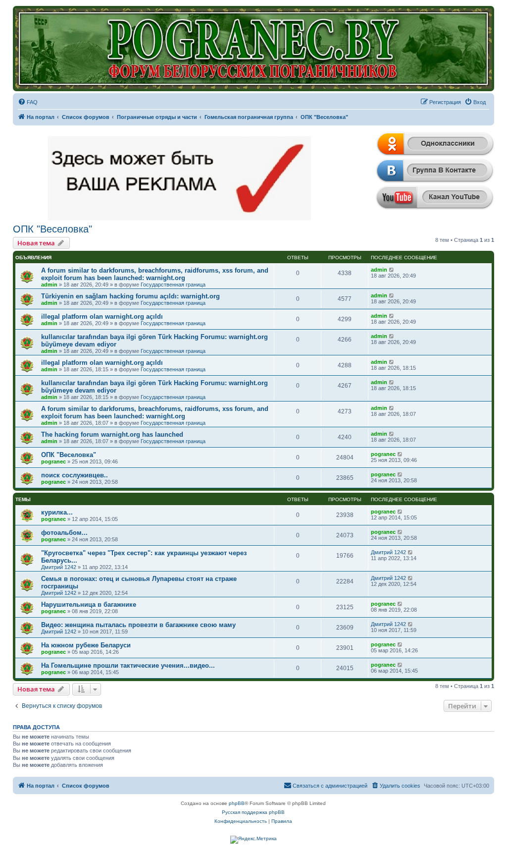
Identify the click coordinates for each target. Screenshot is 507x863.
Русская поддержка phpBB (253, 812)
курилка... (57, 512)
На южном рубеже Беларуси (86, 645)
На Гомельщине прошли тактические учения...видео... (128, 665)
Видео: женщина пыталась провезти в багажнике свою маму (138, 625)
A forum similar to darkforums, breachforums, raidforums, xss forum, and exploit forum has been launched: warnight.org (154, 274)
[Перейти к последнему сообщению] (392, 270)
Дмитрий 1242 (58, 567)
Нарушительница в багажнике (88, 604)
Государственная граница (173, 285)
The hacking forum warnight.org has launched (112, 434)
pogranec (53, 461)
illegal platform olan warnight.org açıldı (102, 316)
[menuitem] (28, 102)
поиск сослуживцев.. (74, 475)
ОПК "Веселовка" (52, 229)
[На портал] (253, 48)
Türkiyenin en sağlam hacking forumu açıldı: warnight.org (130, 296)
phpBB (237, 803)
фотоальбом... (64, 532)
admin (49, 285)
